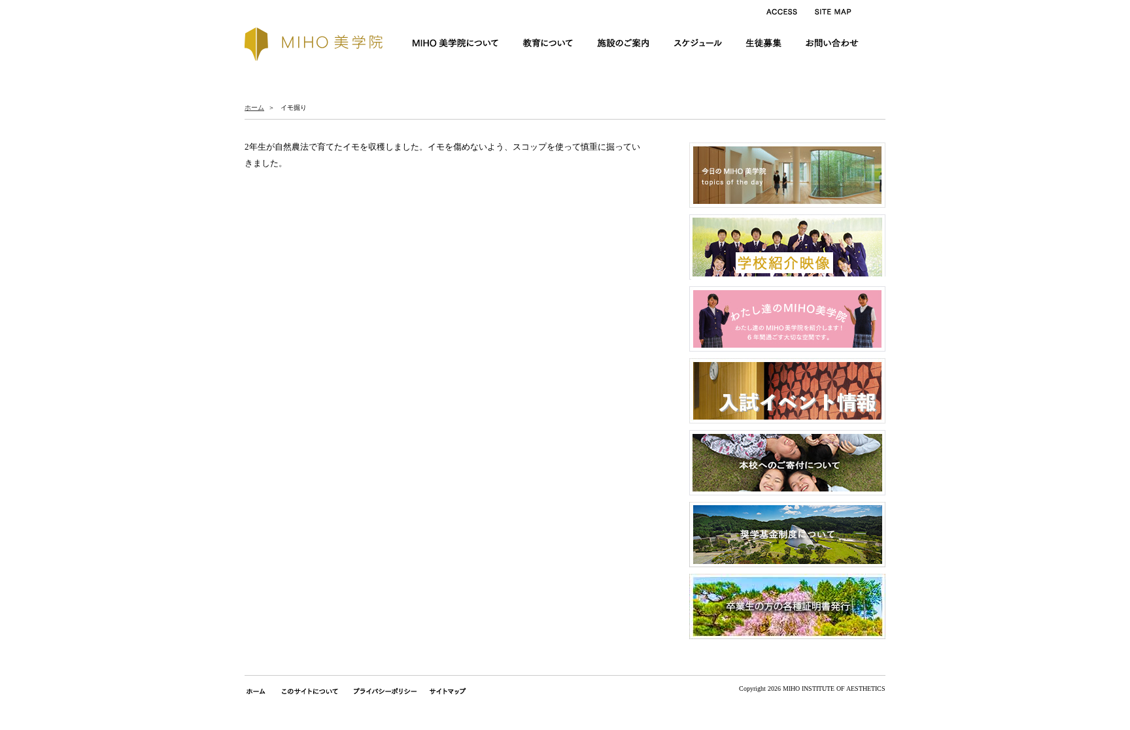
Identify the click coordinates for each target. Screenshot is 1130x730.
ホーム (254, 107)
